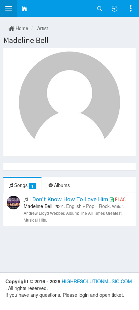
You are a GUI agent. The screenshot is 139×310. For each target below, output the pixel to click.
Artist (42, 28)
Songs (23, 185)
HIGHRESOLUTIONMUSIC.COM (97, 281)
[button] (8, 8)
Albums (61, 185)
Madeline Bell (26, 40)
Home (21, 28)
